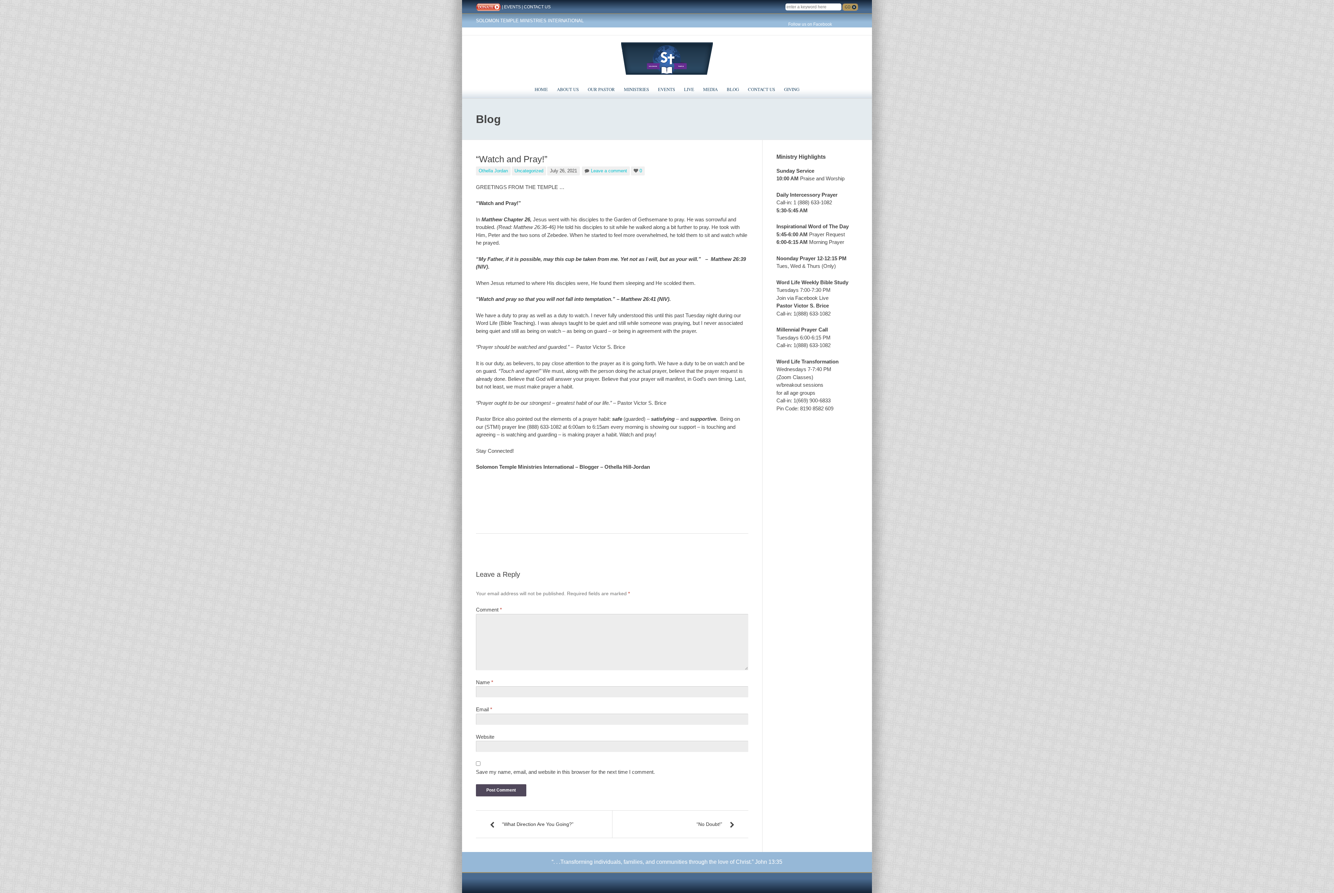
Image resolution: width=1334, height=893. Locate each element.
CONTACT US (537, 7)
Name (484, 682)
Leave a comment (609, 170)
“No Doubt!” (709, 824)
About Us (568, 89)
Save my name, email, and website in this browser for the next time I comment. (565, 772)
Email (484, 709)
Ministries (636, 89)
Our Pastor (601, 89)
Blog (733, 89)
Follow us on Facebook (810, 24)
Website (485, 737)
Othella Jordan (493, 170)
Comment (489, 610)
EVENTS (512, 7)
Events (666, 89)
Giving (791, 89)
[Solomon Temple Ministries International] (667, 58)
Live (689, 89)
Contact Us (761, 89)
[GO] (850, 7)
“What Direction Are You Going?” (538, 824)
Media (710, 89)
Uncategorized (528, 170)
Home (541, 89)
